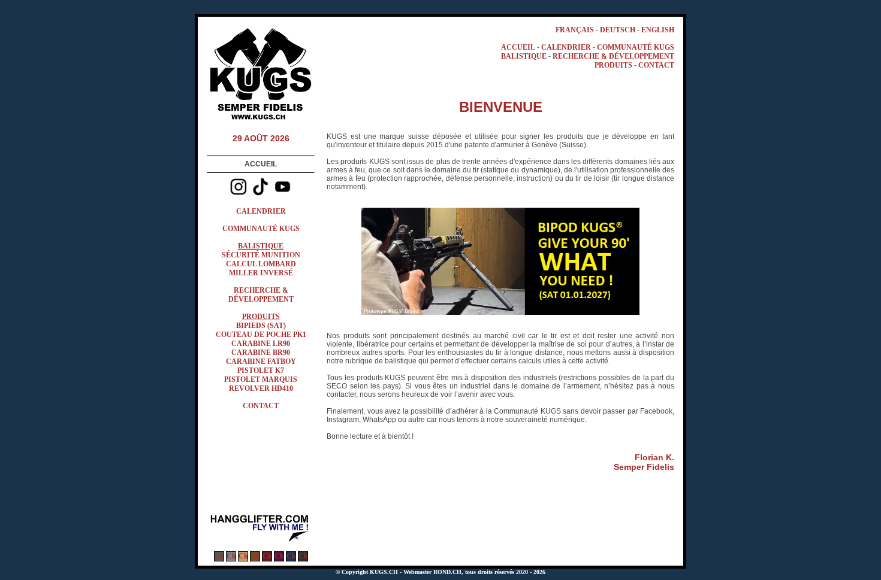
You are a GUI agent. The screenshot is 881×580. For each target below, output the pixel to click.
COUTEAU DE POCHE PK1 (261, 334)
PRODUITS (261, 316)
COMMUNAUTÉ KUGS (261, 228)
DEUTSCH (617, 30)
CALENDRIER (261, 211)
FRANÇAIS (575, 30)
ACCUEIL (518, 47)
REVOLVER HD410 (261, 388)
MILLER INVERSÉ (261, 273)
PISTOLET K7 (260, 370)
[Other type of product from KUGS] (261, 540)
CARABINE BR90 (260, 352)
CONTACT (261, 406)
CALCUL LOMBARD (261, 264)
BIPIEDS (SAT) (261, 325)
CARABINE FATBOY (261, 361)
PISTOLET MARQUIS (260, 379)
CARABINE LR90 (260, 343)
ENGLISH (657, 30)
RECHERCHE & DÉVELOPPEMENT (261, 294)
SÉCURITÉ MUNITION (261, 255)
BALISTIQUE (260, 246)
